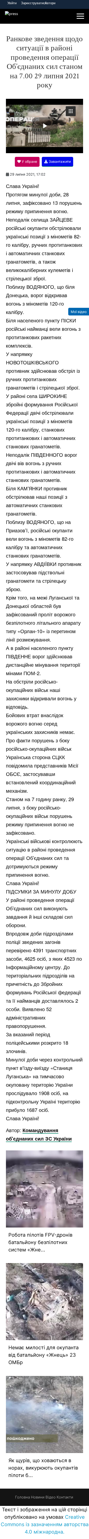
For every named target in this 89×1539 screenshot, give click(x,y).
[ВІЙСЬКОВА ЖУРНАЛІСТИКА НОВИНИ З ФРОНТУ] (14, 16)
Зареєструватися (34, 3)
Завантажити (59, 161)
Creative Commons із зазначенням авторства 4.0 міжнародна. (45, 1524)
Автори (50, 3)
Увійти (12, 3)
